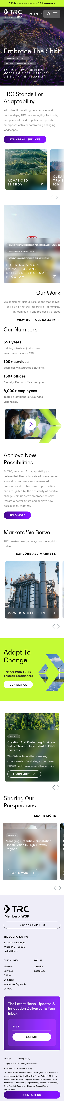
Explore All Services (25, 139)
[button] (34, 14)
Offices (7, 975)
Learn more (48, 3)
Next (57, 197)
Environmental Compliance (21, 251)
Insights (13, 736)
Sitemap (7, 1058)
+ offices (15, 376)
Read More (17, 515)
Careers (8, 988)
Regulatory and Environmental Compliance (29, 258)
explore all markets (36, 553)
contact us (32, 1095)
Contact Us (18, 684)
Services (8, 970)
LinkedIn (38, 966)
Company (9, 979)
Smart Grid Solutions (16, 58)
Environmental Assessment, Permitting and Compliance (34, 245)
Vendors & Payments (15, 984)
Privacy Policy (24, 1058)
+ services (16, 362)
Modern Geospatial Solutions (20, 64)
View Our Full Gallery (36, 319)
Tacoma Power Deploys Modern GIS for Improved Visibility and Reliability (26, 73)
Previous (52, 197)
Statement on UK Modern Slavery (18, 1068)
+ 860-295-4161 (30, 925)
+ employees (20, 391)
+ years (12, 342)
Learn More (21, 774)
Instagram (39, 970)
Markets (8, 966)
